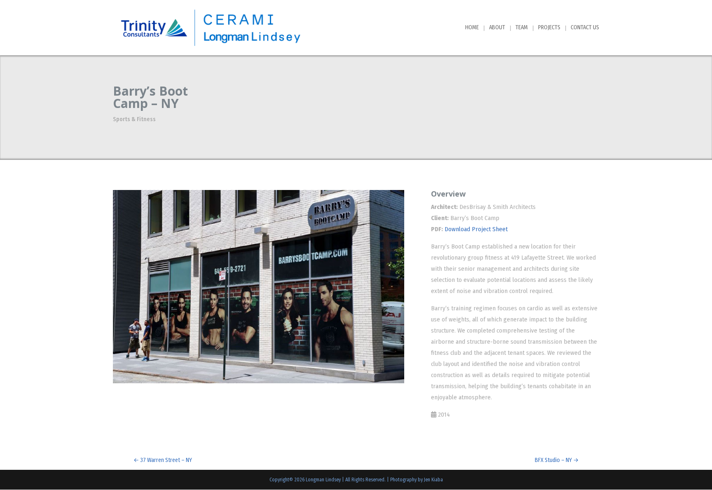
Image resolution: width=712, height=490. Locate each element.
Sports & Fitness (134, 119)
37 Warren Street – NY (163, 460)
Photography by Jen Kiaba (416, 480)
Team (521, 28)
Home (472, 28)
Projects (549, 28)
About (497, 28)
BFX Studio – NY (556, 460)
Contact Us (585, 28)
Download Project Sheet (476, 229)
